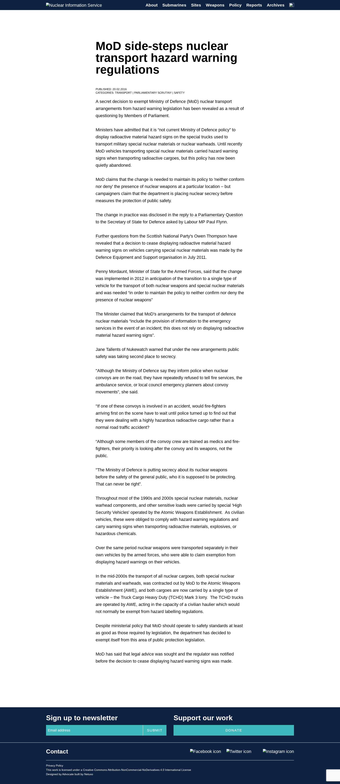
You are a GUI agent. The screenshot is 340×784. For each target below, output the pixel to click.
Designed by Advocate (60, 774)
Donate (233, 730)
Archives (276, 5)
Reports (254, 5)
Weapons (215, 5)
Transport (124, 92)
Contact (57, 751)
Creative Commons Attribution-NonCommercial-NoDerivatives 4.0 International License (137, 769)
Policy (235, 5)
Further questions (112, 236)
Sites (196, 5)
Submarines (174, 5)
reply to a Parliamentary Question (211, 214)
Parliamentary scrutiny (153, 92)
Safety (179, 92)
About (152, 5)
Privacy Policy (54, 765)
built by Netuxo (84, 774)
